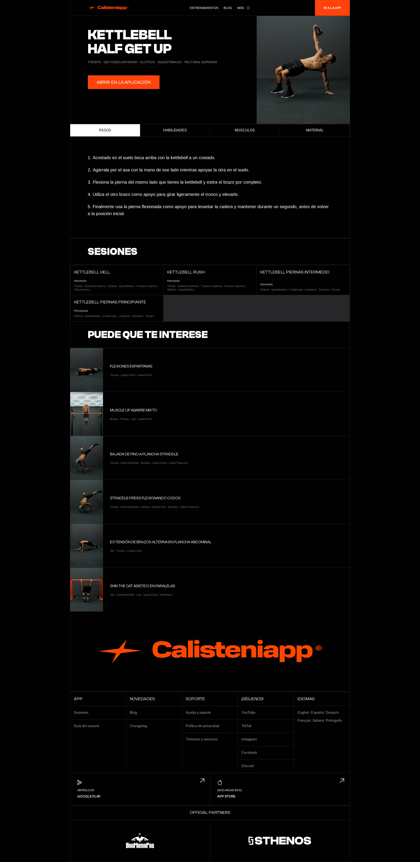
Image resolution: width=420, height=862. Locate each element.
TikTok (247, 726)
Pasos (105, 130)
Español (317, 712)
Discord (248, 766)
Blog (228, 8)
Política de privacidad (202, 726)
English (303, 712)
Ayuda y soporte (198, 712)
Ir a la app (332, 8)
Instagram (249, 739)
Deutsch (332, 712)
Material (315, 130)
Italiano (318, 720)
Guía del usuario (86, 726)
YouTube (249, 712)
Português (334, 720)
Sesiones (81, 712)
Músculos (245, 130)
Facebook (249, 752)
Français (304, 720)
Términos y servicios (202, 739)
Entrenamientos (204, 8)
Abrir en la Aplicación (124, 82)
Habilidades (175, 130)
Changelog (138, 726)
